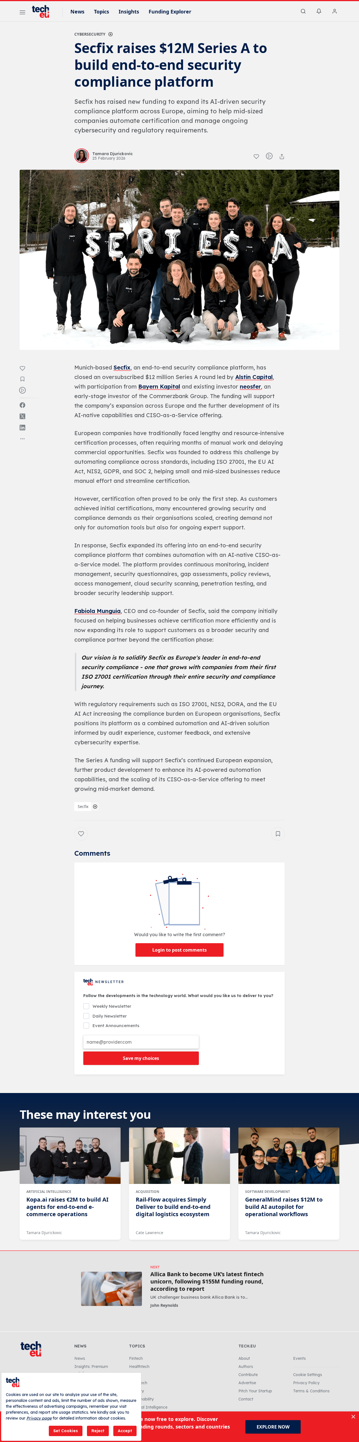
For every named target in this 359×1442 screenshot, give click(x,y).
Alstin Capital (254, 376)
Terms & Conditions (311, 1390)
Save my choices (141, 1058)
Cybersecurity (89, 34)
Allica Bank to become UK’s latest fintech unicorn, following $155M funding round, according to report (207, 1281)
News (77, 11)
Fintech (136, 1358)
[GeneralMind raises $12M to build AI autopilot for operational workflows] (288, 1156)
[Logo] (43, 11)
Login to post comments (179, 950)
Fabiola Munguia (97, 610)
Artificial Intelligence (48, 1191)
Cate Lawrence (149, 1232)
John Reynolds (164, 1305)
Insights (129, 11)
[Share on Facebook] (22, 405)
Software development (267, 1191)
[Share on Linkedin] (22, 427)
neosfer (250, 386)
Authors (245, 1366)
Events (299, 1358)
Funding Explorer (170, 11)
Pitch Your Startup (255, 1390)
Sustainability (141, 1399)
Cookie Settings (307, 1374)
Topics (101, 11)
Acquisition (147, 1191)
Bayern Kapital (159, 386)
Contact (245, 1399)
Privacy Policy (306, 1382)
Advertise (247, 1382)
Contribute (248, 1374)
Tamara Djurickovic (44, 1232)
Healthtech (139, 1366)
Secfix (122, 367)
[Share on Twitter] (22, 416)
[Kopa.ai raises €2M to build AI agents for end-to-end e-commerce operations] (70, 1156)
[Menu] (22, 13)
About (244, 1358)
